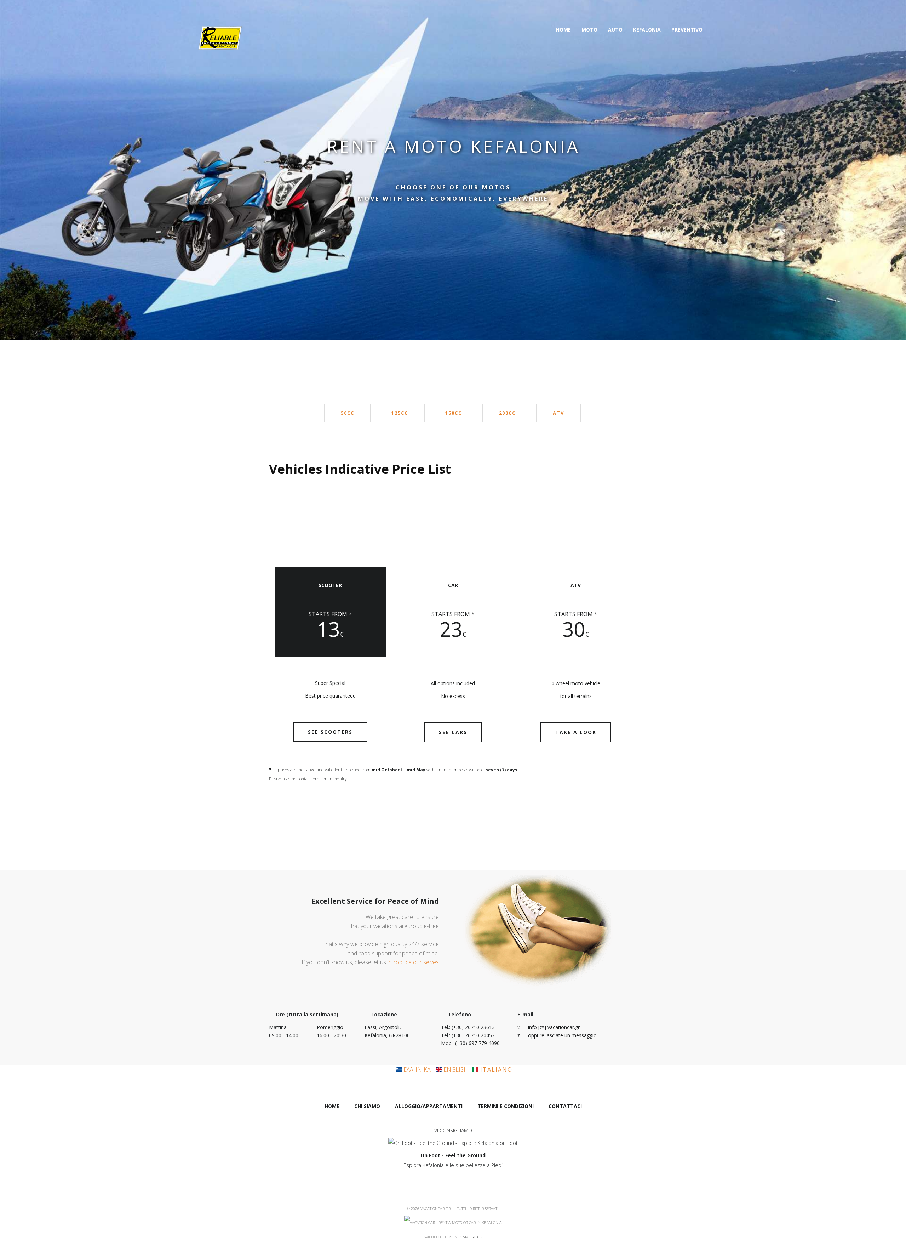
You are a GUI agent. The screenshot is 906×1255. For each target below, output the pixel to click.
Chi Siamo (367, 1106)
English (455, 1069)
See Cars (453, 732)
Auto (615, 29)
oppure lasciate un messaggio (562, 1035)
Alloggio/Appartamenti (429, 1106)
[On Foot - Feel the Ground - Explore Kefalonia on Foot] (453, 1143)
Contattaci (565, 1106)
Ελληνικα (417, 1069)
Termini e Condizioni (505, 1106)
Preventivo (687, 29)
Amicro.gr (472, 1236)
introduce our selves (413, 962)
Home (563, 29)
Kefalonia (647, 29)
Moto (589, 29)
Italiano (495, 1069)
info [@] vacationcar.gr (554, 1027)
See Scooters (330, 731)
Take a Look (575, 732)
